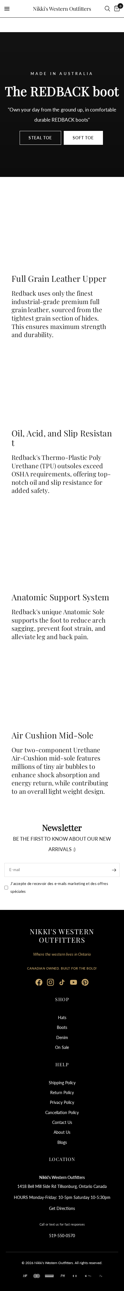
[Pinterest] (85, 982)
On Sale (62, 1047)
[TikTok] (62, 982)
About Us (62, 1132)
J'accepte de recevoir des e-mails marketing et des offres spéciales (59, 887)
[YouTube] (73, 982)
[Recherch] (107, 8)
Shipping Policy (62, 1082)
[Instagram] (50, 982)
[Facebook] (38, 982)
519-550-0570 (62, 1235)
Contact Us (62, 1122)
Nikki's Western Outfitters (62, 8)
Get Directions (62, 1208)
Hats (62, 1017)
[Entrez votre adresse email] (114, 870)
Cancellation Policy (62, 1112)
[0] (116, 8)
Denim (62, 1037)
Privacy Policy (62, 1102)
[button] (40, 138)
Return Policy (62, 1092)
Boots (62, 1027)
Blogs (62, 1142)
